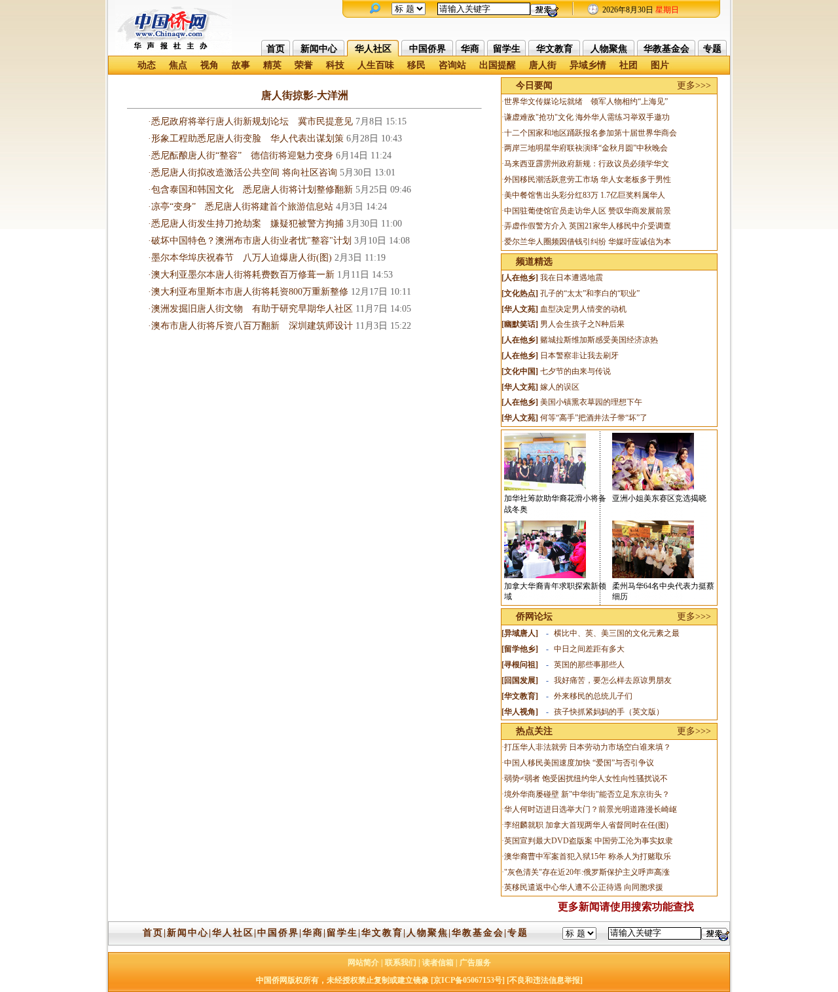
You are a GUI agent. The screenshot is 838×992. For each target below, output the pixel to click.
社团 (628, 65)
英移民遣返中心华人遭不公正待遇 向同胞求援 (583, 887)
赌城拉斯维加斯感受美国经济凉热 (599, 339)
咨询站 (452, 65)
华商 (470, 49)
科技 (335, 65)
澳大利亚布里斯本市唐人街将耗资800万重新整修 (249, 292)
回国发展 (520, 680)
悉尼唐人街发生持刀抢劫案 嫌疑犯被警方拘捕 (247, 224)
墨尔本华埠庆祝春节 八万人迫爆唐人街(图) (241, 258)
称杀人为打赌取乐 (639, 856)
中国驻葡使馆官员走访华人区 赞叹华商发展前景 (587, 210)
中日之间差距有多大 (589, 648)
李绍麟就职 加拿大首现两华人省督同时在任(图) (586, 825)
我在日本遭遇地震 (571, 277)
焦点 (178, 65)
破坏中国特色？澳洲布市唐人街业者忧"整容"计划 (251, 241)
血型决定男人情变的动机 (583, 309)
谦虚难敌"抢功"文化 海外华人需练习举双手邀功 (587, 117)
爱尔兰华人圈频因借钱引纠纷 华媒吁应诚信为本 (587, 241)
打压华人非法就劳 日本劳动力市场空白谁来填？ (587, 747)
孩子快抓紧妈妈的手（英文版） (609, 711)
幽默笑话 (520, 324)
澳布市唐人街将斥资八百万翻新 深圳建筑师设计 (252, 326)
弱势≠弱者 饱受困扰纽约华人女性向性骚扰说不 (586, 778)
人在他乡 (520, 277)
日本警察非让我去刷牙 (579, 355)
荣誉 (304, 65)
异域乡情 (588, 65)
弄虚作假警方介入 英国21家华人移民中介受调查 (587, 225)
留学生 (506, 49)
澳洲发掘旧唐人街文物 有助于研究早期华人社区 (252, 309)
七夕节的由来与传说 (575, 371)
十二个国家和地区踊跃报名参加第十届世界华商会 (590, 133)
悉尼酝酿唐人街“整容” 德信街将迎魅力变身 (242, 155)
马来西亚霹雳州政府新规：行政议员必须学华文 (586, 163)
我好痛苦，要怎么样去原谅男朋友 (613, 680)
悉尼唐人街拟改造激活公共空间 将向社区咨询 (244, 172)
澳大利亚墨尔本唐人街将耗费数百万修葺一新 (243, 275)
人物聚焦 (609, 49)
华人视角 (520, 711)
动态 (146, 65)
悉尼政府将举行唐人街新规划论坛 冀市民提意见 (252, 121)
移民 (416, 65)
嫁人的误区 (559, 387)
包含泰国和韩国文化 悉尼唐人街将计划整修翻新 (252, 189)
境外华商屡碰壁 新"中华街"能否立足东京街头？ (587, 794)
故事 (241, 65)
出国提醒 (497, 65)
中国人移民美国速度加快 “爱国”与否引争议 (579, 762)
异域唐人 (520, 633)
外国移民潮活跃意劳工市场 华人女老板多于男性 (587, 179)
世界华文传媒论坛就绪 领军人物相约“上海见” (586, 101)
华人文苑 (520, 309)
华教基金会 (666, 49)
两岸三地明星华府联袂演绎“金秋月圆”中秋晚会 (586, 148)
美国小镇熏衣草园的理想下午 (591, 402)
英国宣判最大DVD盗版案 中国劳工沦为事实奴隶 (588, 840)
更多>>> (694, 85)
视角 (209, 65)
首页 (275, 49)
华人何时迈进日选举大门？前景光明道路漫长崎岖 (590, 809)
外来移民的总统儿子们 (593, 696)
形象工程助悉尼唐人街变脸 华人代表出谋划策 (247, 138)
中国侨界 (427, 49)
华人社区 (373, 49)
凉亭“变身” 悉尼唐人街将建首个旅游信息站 (242, 206)
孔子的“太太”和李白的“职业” (590, 293)
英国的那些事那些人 (589, 664)
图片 (660, 65)
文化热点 (520, 293)
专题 (712, 49)
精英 (272, 65)
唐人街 (542, 65)
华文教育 (554, 49)
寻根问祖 (520, 664)
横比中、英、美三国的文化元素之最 (617, 633)
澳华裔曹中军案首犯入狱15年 (555, 856)
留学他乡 (520, 648)
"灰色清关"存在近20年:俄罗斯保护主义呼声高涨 (587, 872)
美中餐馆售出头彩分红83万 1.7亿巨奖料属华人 (584, 195)
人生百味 (375, 65)
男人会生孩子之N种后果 (582, 324)
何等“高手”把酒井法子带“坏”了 (593, 417)
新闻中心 (319, 49)
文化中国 (520, 371)
